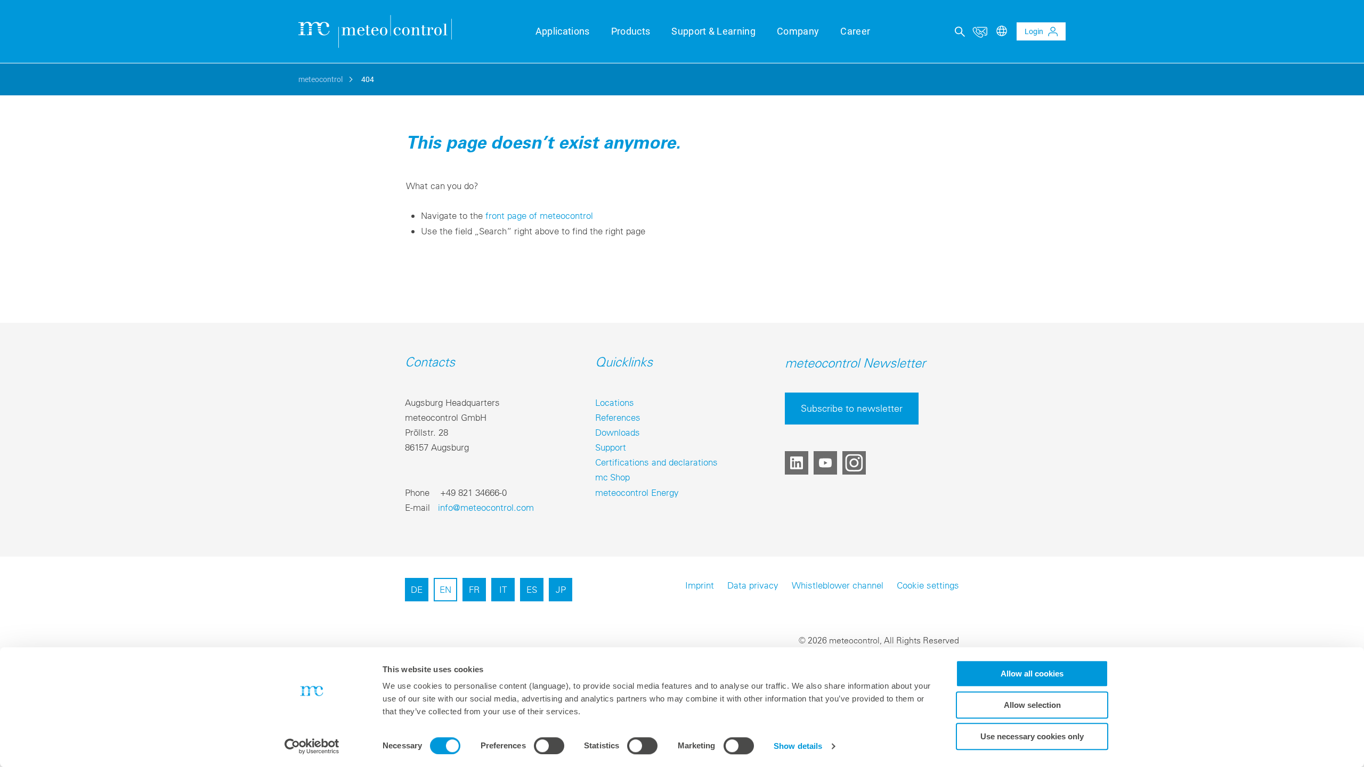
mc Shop (612, 477)
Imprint (699, 585)
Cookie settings (928, 585)
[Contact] (980, 31)
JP (561, 589)
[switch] (549, 745)
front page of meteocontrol (539, 215)
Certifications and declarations (656, 462)
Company (798, 31)
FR (474, 589)
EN (445, 589)
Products (631, 31)
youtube (825, 463)
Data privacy (752, 585)
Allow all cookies (1032, 673)
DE (417, 589)
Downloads (617, 432)
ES (531, 589)
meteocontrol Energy (637, 492)
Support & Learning (713, 31)
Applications (562, 31)
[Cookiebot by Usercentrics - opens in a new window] (312, 746)
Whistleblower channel (837, 585)
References (617, 417)
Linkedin (796, 463)
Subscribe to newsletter (852, 408)
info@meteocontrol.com (486, 507)
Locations (614, 402)
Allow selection (1032, 704)
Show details (798, 745)
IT (503, 589)
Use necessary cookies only (1032, 736)
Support (610, 447)
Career (855, 31)
